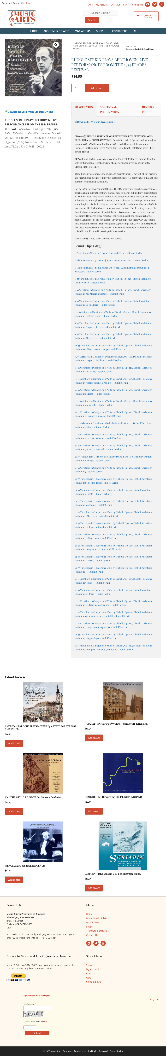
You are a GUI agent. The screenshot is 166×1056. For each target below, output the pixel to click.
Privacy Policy (116, 1051)
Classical (137, 49)
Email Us (30, 3)
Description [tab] (84, 107)
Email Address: (29, 1004)
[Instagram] (161, 4)
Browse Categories (99, 930)
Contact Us (119, 31)
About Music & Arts (56, 31)
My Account (101, 4)
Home (34, 31)
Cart (125, 4)
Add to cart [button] (14, 743)
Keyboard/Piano (148, 49)
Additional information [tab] (109, 109)
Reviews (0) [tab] (148, 109)
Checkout (115, 4)
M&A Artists (82, 31)
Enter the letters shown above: (35, 1021)
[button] (56, 45)
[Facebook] (147, 4)
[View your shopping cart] (134, 31)
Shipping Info (136, 4)
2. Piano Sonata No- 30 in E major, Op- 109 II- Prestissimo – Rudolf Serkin (111, 260)
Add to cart (97, 88)
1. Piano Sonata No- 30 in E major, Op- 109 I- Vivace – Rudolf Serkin (108, 253)
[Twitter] (154, 4)
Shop (90, 4)
